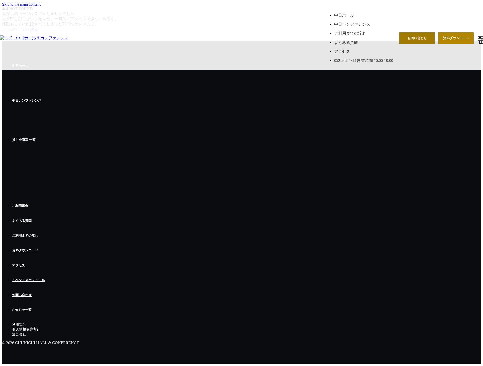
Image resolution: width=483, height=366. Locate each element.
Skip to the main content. (22, 4)
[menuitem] (246, 100)
